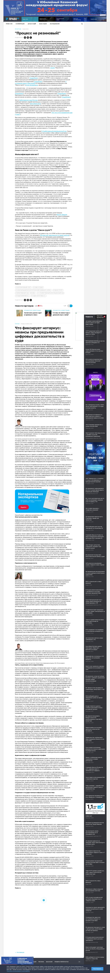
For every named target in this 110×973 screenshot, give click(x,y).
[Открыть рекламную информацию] (103, 399)
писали (52, 68)
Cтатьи (17, 323)
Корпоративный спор (24, 287)
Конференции (20, 23)
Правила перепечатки (61, 961)
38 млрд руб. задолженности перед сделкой (54, 235)
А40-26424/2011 (35, 103)
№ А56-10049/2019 (52, 885)
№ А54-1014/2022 (24, 546)
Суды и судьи (38, 287)
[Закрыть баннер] (32, 958)
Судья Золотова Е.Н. (39, 295)
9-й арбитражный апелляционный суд (54, 131)
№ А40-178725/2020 (35, 621)
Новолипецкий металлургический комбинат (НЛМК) (34, 290)
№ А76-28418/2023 (44, 685)
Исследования (55, 23)
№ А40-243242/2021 (26, 857)
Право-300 (9, 23)
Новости (89, 317)
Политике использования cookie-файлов (18, 971)
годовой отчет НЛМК (55, 264)
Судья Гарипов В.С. (23, 295)
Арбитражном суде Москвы (28, 100)
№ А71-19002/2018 (52, 704)
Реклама (41, 961)
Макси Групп (58, 290)
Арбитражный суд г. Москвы (26, 293)
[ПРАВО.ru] (12, 19)
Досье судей (32, 23)
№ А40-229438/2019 (55, 709)
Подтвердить (97, 968)
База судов (43, 23)
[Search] (82, 24)
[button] (25, 37)
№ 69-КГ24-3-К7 (25, 842)
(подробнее (33, 78)
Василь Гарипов (62, 214)
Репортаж (18, 29)
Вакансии (49, 961)
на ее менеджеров (32, 85)
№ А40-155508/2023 (51, 745)
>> (37, 78)
